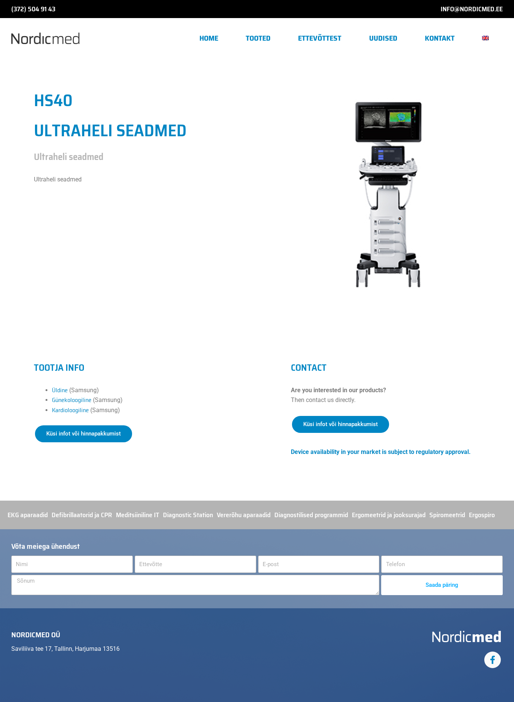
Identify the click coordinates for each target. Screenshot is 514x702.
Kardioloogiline (70, 410)
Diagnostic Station (188, 515)
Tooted (258, 38)
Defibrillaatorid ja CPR (82, 515)
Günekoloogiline (71, 400)
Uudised (383, 38)
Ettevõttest (319, 38)
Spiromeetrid (447, 515)
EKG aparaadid (28, 515)
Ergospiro (482, 515)
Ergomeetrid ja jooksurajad (389, 515)
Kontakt (440, 38)
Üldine (60, 390)
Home (208, 38)
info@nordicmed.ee (472, 9)
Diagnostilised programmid (311, 515)
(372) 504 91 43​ (33, 9)
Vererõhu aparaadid (244, 515)
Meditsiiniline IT (137, 515)
